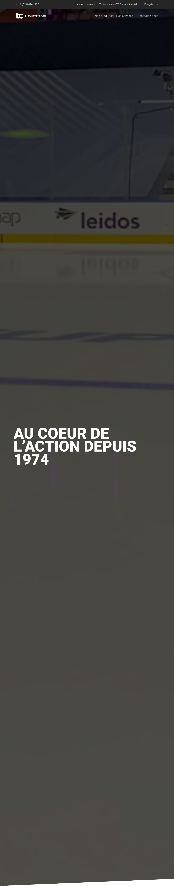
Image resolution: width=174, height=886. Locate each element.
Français (148, 4)
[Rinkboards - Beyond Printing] (31, 16)
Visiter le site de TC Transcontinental (118, 4)
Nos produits (103, 16)
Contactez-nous (147, 16)
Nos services (124, 16)
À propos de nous (86, 4)
